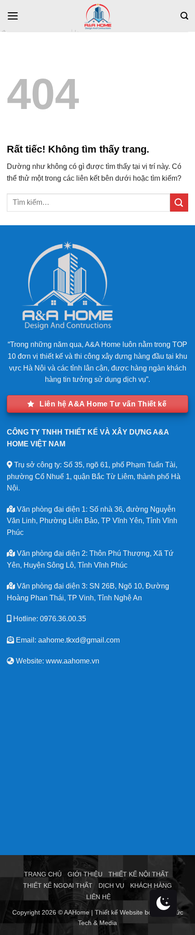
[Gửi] (179, 202)
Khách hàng (151, 885)
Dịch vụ (111, 885)
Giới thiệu (85, 874)
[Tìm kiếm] (184, 16)
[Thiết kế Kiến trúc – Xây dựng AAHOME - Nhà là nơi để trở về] (98, 16)
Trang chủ (43, 874)
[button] (13, 16)
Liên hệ (98, 896)
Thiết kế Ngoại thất (58, 885)
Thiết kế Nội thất (138, 874)
